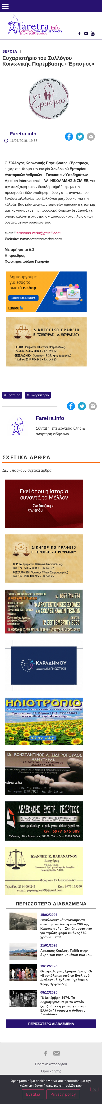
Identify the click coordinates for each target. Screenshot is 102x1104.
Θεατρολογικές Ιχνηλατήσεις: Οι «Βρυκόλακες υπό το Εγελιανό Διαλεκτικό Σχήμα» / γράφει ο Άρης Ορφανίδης (66, 977)
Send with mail (91, 136)
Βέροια (9, 51)
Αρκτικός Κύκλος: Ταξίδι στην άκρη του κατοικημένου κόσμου (66, 953)
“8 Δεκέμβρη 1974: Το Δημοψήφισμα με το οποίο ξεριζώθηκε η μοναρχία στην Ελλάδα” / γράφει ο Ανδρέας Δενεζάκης (63, 1006)
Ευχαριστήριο (39, 395)
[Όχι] (94, 1089)
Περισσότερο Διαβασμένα (51, 1024)
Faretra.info (23, 133)
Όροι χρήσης (51, 1071)
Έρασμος (13, 395)
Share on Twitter (80, 136)
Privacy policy (63, 1094)
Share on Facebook (69, 136)
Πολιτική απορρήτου (51, 1064)
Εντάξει (33, 1094)
